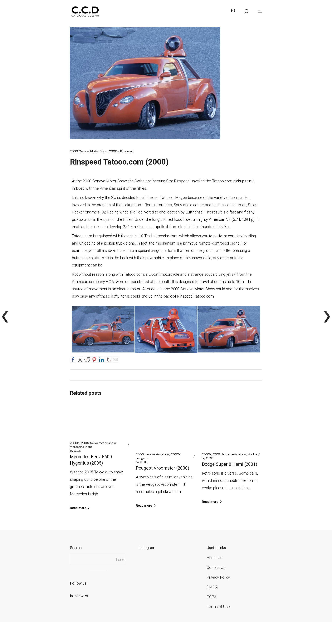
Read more (78, 508)
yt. (87, 596)
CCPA (211, 597)
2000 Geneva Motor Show (89, 151)
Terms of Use (218, 606)
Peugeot (142, 458)
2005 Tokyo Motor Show (98, 443)
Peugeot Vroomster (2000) (162, 468)
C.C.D (75, 451)
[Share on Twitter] (80, 359)
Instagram (146, 547)
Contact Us (216, 567)
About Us (214, 557)
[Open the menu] (260, 11)
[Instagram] (233, 11)
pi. (76, 596)
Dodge (252, 454)
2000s (114, 151)
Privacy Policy (218, 577)
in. (72, 596)
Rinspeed (126, 151)
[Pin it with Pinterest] (94, 359)
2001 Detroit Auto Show (230, 454)
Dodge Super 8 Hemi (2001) (229, 464)
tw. (81, 596)
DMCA (212, 587)
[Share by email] (116, 359)
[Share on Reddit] (87, 359)
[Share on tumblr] (108, 359)
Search (120, 559)
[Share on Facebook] (73, 359)
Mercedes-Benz (81, 447)
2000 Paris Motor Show (152, 454)
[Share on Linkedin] (101, 359)
